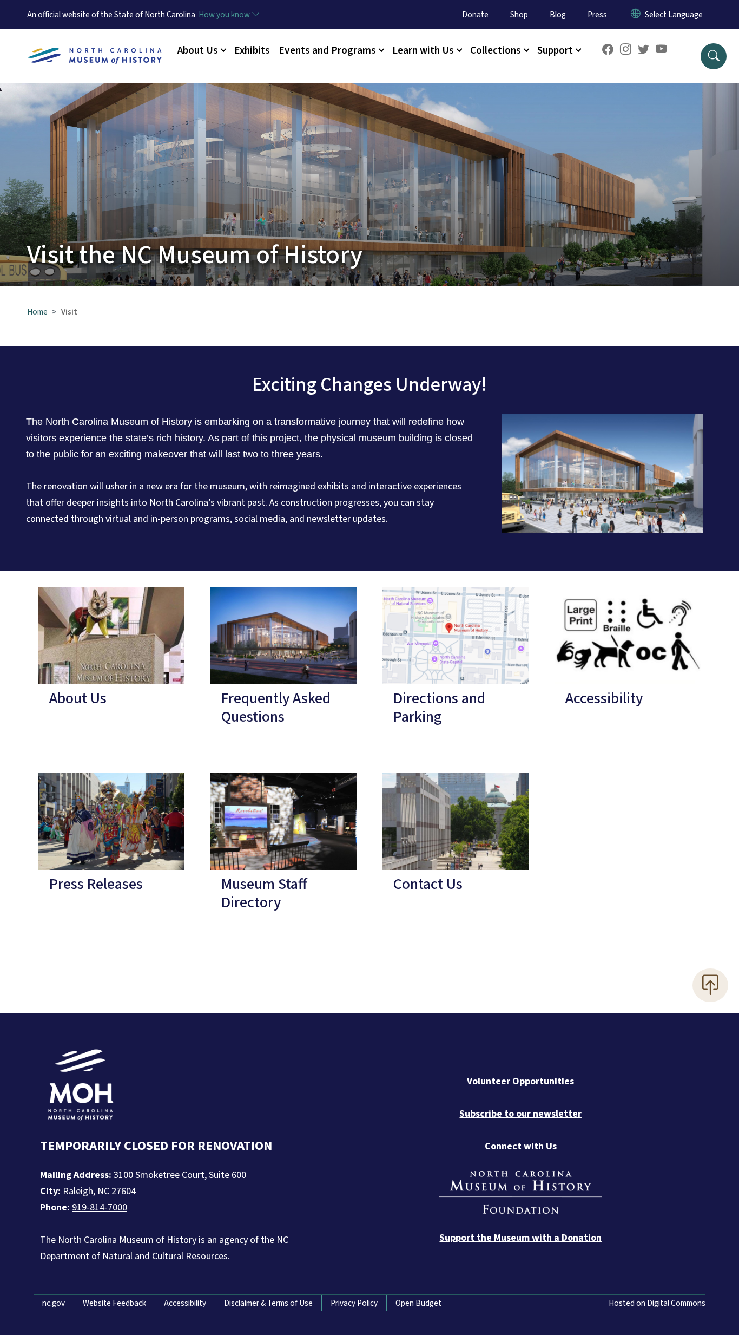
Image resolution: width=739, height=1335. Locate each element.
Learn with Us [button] (423, 50)
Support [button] (555, 50)
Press (597, 15)
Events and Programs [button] (327, 50)
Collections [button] (495, 50)
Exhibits (252, 50)
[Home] (94, 44)
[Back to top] (710, 985)
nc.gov (53, 1303)
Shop (519, 15)
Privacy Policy (354, 1303)
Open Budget (418, 1303)
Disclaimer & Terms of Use (268, 1303)
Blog (558, 15)
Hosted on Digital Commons (657, 1303)
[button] (714, 56)
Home (37, 312)
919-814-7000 (99, 1207)
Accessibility (185, 1303)
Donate (475, 15)
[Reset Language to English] (636, 14)
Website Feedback (114, 1303)
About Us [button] (197, 50)
